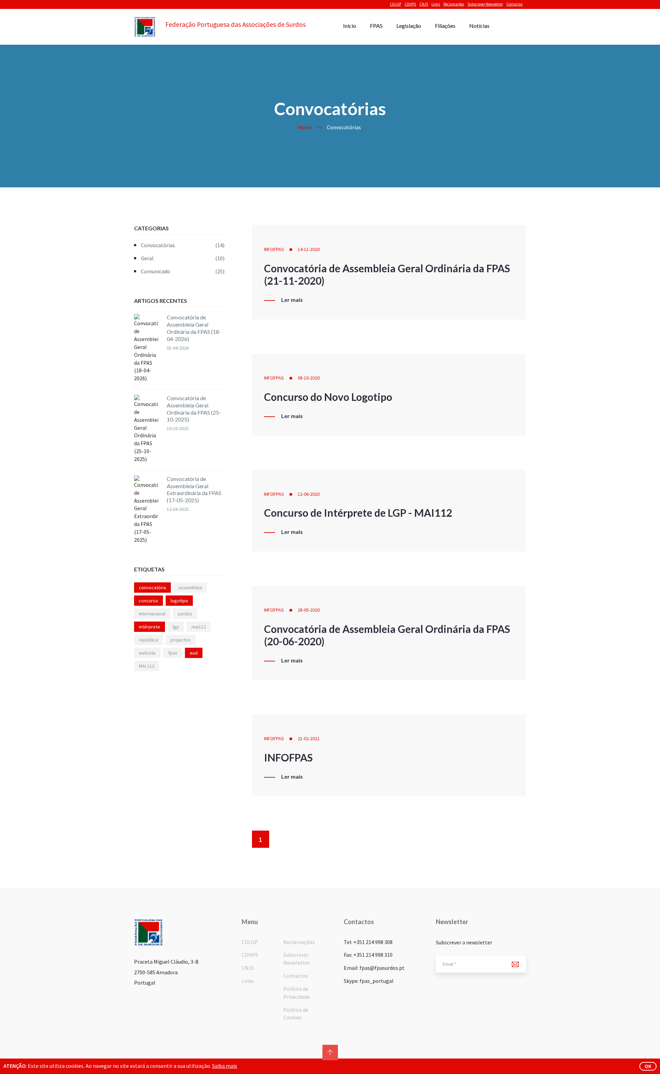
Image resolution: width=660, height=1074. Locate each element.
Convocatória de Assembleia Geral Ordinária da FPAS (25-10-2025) (194, 409)
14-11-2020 (309, 249)
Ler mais (292, 299)
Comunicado (182, 271)
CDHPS (410, 4)
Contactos (514, 4)
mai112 (198, 627)
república (148, 640)
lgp (176, 627)
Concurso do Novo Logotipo (328, 397)
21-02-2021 (309, 738)
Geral (182, 258)
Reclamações (453, 4)
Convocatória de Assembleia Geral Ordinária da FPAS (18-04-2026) (194, 328)
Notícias (479, 25)
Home (305, 127)
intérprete (149, 627)
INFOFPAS (274, 249)
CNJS (423, 4)
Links (435, 4)
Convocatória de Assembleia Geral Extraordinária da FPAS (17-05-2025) (194, 489)
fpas (172, 653)
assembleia (190, 587)
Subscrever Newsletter (485, 4)
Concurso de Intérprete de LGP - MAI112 (358, 512)
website (147, 653)
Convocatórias (182, 245)
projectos (180, 640)
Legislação (408, 25)
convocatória (152, 587)
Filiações (445, 25)
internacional (152, 614)
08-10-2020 (309, 378)
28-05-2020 (309, 610)
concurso (148, 601)
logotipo (179, 601)
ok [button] (648, 1066)
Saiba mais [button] (224, 1065)
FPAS (376, 25)
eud (194, 653)
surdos (185, 614)
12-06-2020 (309, 494)
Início (349, 25)
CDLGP (395, 4)
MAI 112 (146, 666)
